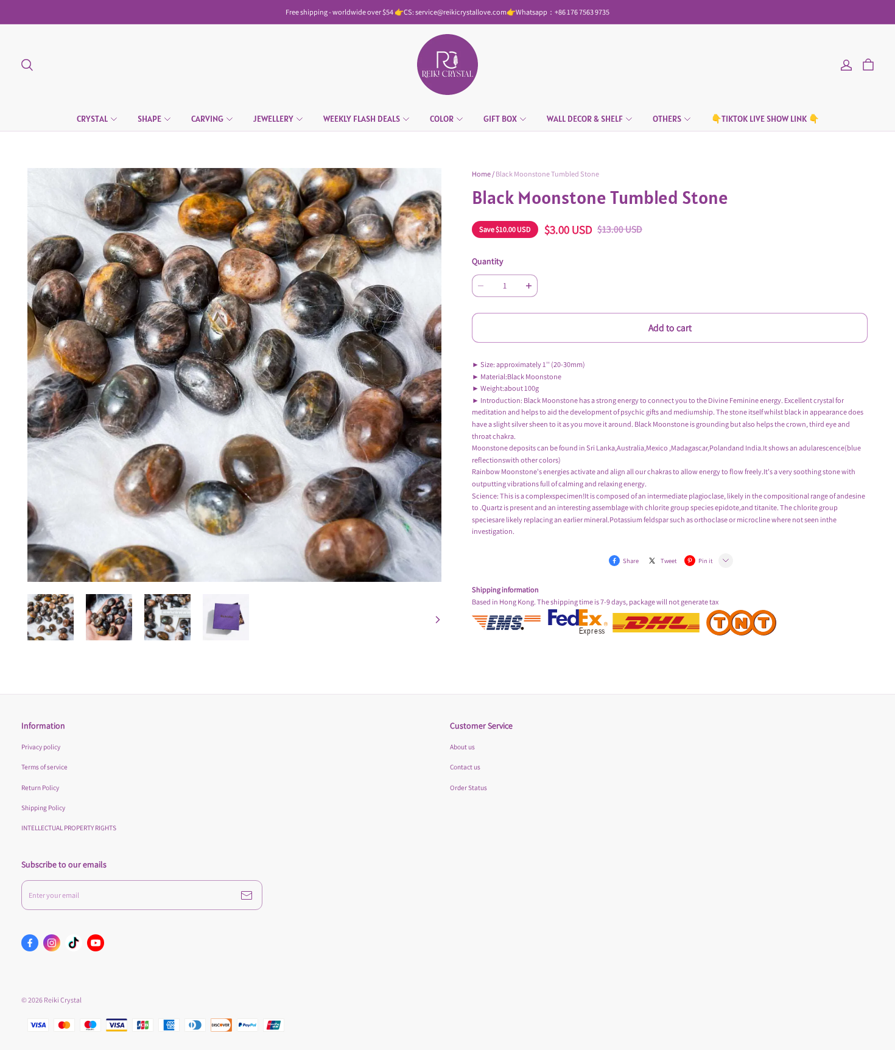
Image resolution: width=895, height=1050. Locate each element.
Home (481, 174)
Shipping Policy (43, 807)
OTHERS (667, 118)
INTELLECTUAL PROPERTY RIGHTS (68, 827)
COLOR (442, 118)
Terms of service (44, 766)
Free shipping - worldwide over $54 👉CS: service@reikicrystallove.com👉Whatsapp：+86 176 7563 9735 (447, 12)
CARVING (207, 118)
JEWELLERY (273, 118)
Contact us (465, 766)
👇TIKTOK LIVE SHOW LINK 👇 (765, 118)
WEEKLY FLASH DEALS (361, 118)
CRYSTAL (92, 118)
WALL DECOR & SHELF (585, 118)
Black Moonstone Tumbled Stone (547, 174)
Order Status (468, 787)
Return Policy (40, 787)
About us (462, 746)
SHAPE (149, 118)
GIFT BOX (500, 118)
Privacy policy (40, 746)
